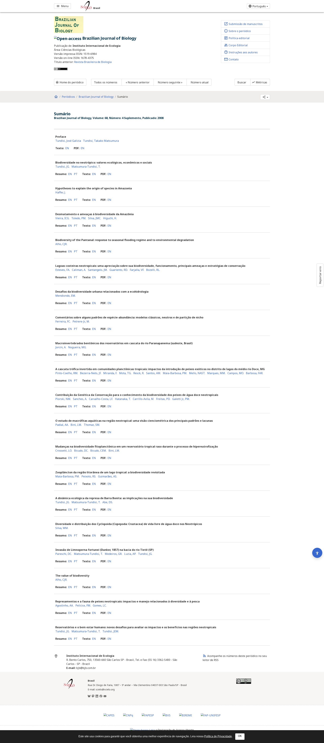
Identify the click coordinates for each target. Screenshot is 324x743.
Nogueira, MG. (77, 347)
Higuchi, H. (110, 218)
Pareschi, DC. (63, 554)
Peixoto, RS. (89, 476)
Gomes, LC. (99, 605)
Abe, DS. (107, 502)
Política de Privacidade (218, 736)
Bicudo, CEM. (98, 450)
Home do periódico (70, 82)
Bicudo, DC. (81, 450)
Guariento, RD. (119, 270)
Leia (152, 730)
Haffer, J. (60, 192)
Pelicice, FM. (83, 605)
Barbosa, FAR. (254, 373)
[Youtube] (105, 696)
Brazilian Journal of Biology (96, 97)
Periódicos (68, 97)
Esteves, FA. (62, 270)
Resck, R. (138, 373)
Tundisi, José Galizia (68, 141)
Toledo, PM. (78, 218)
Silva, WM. (61, 528)
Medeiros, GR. (113, 554)
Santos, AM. (153, 373)
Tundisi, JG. (62, 166)
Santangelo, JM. (97, 270)
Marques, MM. (216, 373)
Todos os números (105, 82)
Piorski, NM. (63, 399)
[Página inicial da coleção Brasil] (69, 688)
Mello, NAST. (197, 373)
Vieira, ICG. (62, 218)
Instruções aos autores (241, 52)
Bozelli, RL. (153, 270)
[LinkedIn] (97, 696)
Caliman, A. (79, 270)
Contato (231, 59)
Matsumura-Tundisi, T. (86, 166)
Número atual (200, 82)
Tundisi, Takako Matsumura (101, 141)
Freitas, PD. (163, 399)
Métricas (259, 82)
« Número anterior (138, 82)
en (67, 148)
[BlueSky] (89, 696)
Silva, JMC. (94, 218)
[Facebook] (101, 696)
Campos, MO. (235, 373)
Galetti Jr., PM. (181, 399)
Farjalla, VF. (137, 270)
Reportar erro (320, 275)
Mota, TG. (125, 373)
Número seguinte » (170, 82)
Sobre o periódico (237, 31)
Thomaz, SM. (92, 425)
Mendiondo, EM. (65, 296)
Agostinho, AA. (64, 605)
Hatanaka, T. (123, 399)
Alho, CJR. (61, 244)
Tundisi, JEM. (110, 631)
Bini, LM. (76, 425)
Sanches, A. (80, 399)
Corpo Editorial (236, 45)
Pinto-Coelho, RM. (66, 373)
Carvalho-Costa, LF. (101, 399)
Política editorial (237, 38)
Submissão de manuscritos (243, 24)
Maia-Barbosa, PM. (175, 373)
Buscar (241, 82)
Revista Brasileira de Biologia (93, 62)
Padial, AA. (62, 425)
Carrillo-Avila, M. (143, 399)
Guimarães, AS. (107, 476)
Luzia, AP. (130, 554)
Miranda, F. (110, 373)
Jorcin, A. (60, 347)
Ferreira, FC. (63, 321)
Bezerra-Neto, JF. (90, 373)
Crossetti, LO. (63, 450)
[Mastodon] (93, 696)
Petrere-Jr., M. (81, 321)
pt (75, 174)
